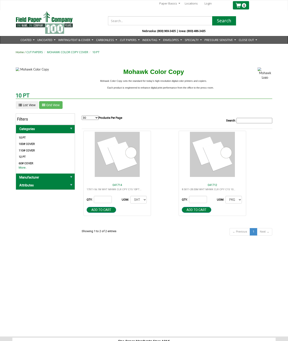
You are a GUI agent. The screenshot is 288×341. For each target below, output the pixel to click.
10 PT (95, 52)
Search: (231, 120)
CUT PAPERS (34, 52)
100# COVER (27, 144)
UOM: (126, 199)
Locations (191, 3)
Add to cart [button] (101, 210)
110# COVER (27, 150)
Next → (264, 231)
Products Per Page (110, 117)
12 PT (22, 156)
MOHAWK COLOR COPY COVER (67, 52)
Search (224, 21)
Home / (21, 52)
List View (29, 105)
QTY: (90, 199)
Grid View (52, 105)
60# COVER (26, 163)
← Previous (239, 231)
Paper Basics (169, 3)
